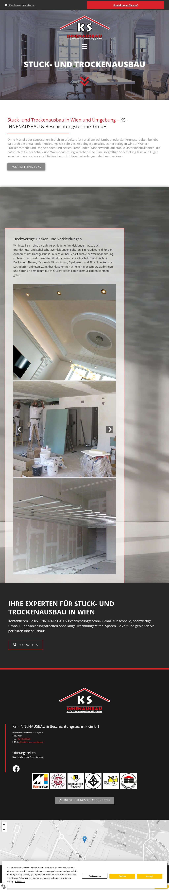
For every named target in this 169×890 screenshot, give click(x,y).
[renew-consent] (3, 886)
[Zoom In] (4, 824)
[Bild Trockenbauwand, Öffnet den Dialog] (64, 332)
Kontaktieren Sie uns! (125, 5)
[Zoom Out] (4, 829)
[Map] (84, 842)
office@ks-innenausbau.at (21, 5)
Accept (149, 876)
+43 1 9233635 (23, 738)
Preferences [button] (20, 881)
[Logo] (84, 27)
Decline (122, 876)
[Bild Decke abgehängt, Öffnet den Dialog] (64, 429)
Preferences (95, 876)
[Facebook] (87, 768)
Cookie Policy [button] (18, 878)
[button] (84, 46)
